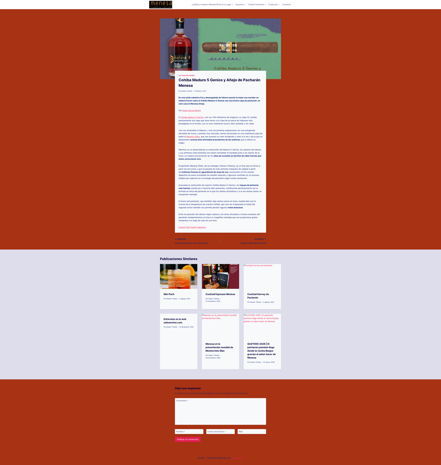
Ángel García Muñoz (191, 110)
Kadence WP (237, 458)
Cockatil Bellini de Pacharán (253, 241)
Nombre (180, 431)
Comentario (182, 400)
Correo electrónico (216, 431)
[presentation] (178, 276)
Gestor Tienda (186, 91)
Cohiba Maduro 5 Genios (192, 117)
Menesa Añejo (193, 136)
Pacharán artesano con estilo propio (191, 241)
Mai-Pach (169, 294)
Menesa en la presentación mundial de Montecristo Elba (219, 347)
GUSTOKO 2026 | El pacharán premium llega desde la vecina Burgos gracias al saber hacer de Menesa (261, 351)
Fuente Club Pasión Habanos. (192, 227)
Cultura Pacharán (187, 75)
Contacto (286, 4)
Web (241, 431)
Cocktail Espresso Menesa (220, 294)
